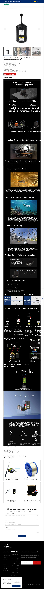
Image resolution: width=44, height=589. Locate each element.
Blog (4, 564)
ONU (12, 558)
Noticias (5, 561)
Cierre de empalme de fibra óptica (13, 574)
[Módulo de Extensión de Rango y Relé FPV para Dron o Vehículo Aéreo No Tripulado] (22, 29)
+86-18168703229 (8, 1)
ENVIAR (22, 535)
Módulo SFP (18, 563)
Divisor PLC (13, 563)
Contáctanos (5, 570)
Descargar (5, 568)
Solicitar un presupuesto (9, 74)
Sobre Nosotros (6, 557)
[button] (5, 29)
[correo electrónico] (42, 295)
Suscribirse (37, 562)
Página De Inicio (6, 555)
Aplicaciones (5, 566)
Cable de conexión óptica (17, 574)
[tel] (42, 290)
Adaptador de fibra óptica (18, 560)
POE (12, 565)
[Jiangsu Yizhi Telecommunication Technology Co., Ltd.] (6, 4)
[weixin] (42, 298)
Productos (5, 559)
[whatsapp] (42, 292)
